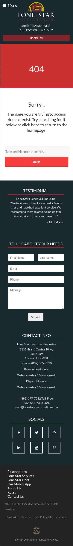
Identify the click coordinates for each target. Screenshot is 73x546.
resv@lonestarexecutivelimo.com (36, 407)
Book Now (36, 37)
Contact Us (15, 496)
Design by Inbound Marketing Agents (36, 539)
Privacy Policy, (39, 517)
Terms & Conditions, (19, 517)
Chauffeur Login (57, 517)
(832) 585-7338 (40, 25)
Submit (35, 317)
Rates (11, 492)
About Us (14, 488)
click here (30, 124)
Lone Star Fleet (18, 480)
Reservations (17, 471)
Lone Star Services (20, 476)
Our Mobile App (19, 484)
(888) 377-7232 (42, 30)
